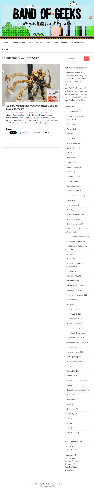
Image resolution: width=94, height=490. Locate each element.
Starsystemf (70, 464)
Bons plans (71, 158)
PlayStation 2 (72, 314)
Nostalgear (7, 49)
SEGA (69, 366)
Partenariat (71, 300)
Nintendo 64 (72, 281)
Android (70, 134)
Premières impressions (76, 343)
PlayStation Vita (73, 338)
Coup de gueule (73, 167)
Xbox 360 (71, 428)
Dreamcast (71, 177)
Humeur (70, 200)
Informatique (72, 205)
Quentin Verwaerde (19, 112)
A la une (70, 124)
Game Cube (71, 186)
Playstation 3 (72, 319)
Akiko (67, 82)
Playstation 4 (72, 324)
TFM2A (70, 400)
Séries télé (71, 371)
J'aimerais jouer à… (74, 215)
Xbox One (71, 433)
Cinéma (70, 162)
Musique (70, 271)
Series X (70, 376)
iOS (68, 210)
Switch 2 (70, 385)
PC (68, 304)
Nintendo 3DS (72, 276)
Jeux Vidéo (71, 219)
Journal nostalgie (73, 224)
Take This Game (71, 467)
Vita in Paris (69, 470)
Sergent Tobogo (71, 461)
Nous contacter (77, 43)
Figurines (47, 112)
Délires (69, 172)
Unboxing (70, 414)
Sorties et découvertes (76, 381)
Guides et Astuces (74, 196)
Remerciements (73, 352)
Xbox (69, 423)
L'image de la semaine (75, 241)
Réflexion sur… (72, 347)
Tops (69, 404)
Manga (69, 259)
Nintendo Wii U (73, 290)
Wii (68, 419)
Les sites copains (60, 43)
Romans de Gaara (74, 362)
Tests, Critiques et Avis (76, 390)
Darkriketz (69, 446)
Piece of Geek (70, 458)
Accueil (5, 43)
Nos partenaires (43, 43)
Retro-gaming (72, 357)
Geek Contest (72, 191)
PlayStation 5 (72, 328)
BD (68, 153)
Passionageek (70, 455)
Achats (41, 112)
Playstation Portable (75, 333)
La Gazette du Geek (72, 449)
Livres (69, 254)
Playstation (71, 309)
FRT (53, 486)
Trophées (70, 409)
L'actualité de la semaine (76, 237)
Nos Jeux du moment (75, 295)
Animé (69, 139)
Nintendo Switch (73, 285)
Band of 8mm (72, 148)
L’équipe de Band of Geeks (22, 43)
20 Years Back (72, 112)
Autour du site (72, 143)
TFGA (69, 395)
